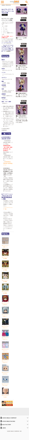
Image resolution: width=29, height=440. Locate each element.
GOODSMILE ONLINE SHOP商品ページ (7, 163)
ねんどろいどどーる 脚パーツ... (5, 246)
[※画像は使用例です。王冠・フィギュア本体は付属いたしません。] (21, 63)
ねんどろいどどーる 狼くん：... (5, 315)
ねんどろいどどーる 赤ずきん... (5, 304)
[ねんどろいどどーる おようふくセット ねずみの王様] (21, 13)
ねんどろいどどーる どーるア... (5, 384)
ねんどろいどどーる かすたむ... (5, 373)
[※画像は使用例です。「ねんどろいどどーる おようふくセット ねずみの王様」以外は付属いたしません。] (21, 113)
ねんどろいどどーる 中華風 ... (5, 257)
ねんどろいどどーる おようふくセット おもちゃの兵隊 (7, 47)
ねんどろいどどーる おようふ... (5, 327)
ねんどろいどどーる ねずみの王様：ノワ (7, 42)
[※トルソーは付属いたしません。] (21, 35)
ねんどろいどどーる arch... (5, 396)
